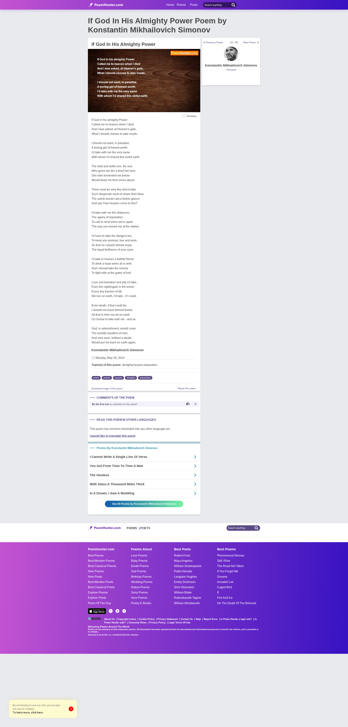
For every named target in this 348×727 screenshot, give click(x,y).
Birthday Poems (141, 576)
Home (170, 4)
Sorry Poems (139, 592)
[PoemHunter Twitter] (117, 611)
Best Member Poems (101, 560)
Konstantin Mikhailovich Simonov (118, 350)
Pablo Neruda (183, 571)
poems (106, 378)
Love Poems (139, 555)
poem (96, 378)
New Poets (95, 576)
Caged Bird (224, 587)
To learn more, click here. (28, 712)
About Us (109, 619)
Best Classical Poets (101, 587)
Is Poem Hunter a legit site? (236, 619)
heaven (118, 378)
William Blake (183, 592)
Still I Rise (223, 560)
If (218, 592)
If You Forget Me (227, 571)
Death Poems (140, 566)
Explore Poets (97, 597)
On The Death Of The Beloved (236, 603)
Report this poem (187, 388)
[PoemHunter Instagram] (124, 611)
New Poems (96, 571)
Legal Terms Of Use (179, 622)
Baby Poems (139, 560)
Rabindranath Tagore (187, 597)
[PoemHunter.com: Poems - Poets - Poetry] (105, 5)
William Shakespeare (188, 566)
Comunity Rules (137, 622)
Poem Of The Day (99, 603)
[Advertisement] (54, 690)
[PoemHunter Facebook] (111, 611)
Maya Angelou (183, 560)
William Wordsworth (187, 603)
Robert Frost (182, 555)
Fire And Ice (225, 597)
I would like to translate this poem (112, 435)
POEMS (132, 528)
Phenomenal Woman (230, 555)
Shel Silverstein (184, 587)
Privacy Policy (157, 622)
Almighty (131, 378)
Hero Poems (139, 597)
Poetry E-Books (141, 603)
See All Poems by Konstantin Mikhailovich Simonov (144, 503)
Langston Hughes (185, 576)
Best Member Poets (100, 581)
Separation (145, 378)
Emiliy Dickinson (185, 581)
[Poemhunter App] (97, 611)
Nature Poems (140, 587)
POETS (145, 528)
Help (198, 619)
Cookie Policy (147, 619)
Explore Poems (98, 592)
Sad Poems (138, 571)
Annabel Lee (225, 581)
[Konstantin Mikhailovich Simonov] (231, 54)
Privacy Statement (168, 619)
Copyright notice (126, 619)
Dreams (222, 576)
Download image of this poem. (107, 388)
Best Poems (95, 555)
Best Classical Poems (102, 566)
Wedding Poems (141, 581)
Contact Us (187, 619)
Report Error (211, 619)
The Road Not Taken (230, 566)
